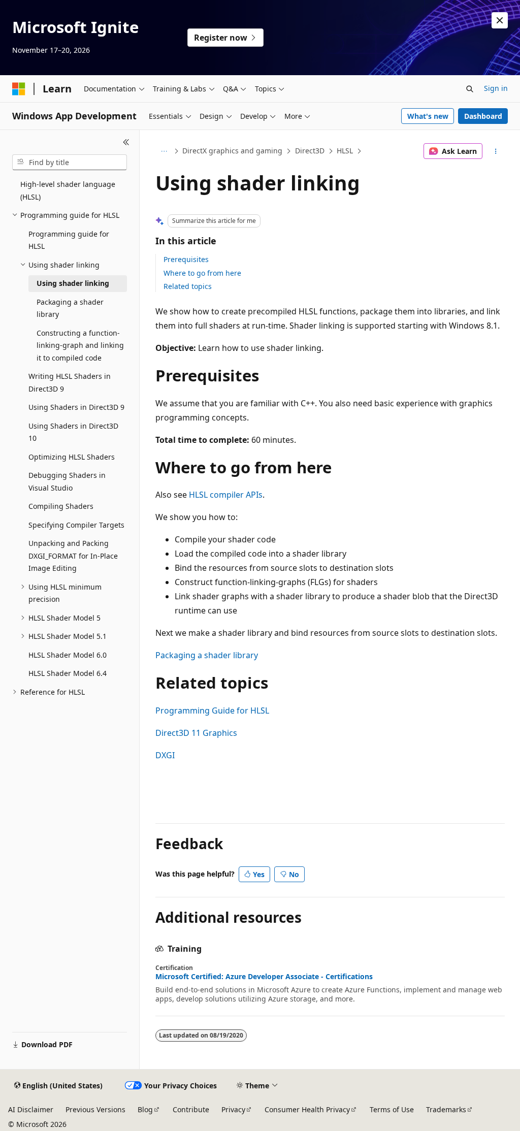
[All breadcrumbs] (164, 151)
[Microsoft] (18, 88)
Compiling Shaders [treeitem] (60, 506)
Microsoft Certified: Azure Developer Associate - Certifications (264, 976)
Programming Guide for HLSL (212, 710)
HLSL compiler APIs (226, 494)
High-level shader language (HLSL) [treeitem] (67, 190)
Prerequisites (186, 259)
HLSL (345, 150)
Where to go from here (202, 273)
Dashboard (483, 116)
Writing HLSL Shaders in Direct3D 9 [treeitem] (69, 382)
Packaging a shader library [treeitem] (70, 308)
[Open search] (470, 89)
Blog (145, 1109)
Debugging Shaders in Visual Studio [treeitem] (67, 481)
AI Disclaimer (30, 1109)
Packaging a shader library (206, 655)
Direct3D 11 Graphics (196, 732)
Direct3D (309, 150)
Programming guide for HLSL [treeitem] (68, 240)
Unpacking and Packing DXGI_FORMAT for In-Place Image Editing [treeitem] (73, 555)
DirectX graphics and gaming (232, 150)
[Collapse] (126, 142)
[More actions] (495, 151)
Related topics (188, 286)
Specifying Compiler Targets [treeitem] (76, 525)
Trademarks (446, 1109)
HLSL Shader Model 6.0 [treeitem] (67, 655)
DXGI (165, 755)
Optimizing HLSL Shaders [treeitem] (71, 457)
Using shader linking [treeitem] (73, 283)
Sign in (496, 88)
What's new (427, 116)
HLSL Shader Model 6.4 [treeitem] (67, 673)
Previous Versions (95, 1109)
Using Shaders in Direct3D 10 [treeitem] (73, 432)
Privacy (233, 1109)
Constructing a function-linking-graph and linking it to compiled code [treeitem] (80, 345)
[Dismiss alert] (500, 20)
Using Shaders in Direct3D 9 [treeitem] (76, 407)
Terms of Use (392, 1109)
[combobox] (69, 162)
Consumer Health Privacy (307, 1109)
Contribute (191, 1109)
